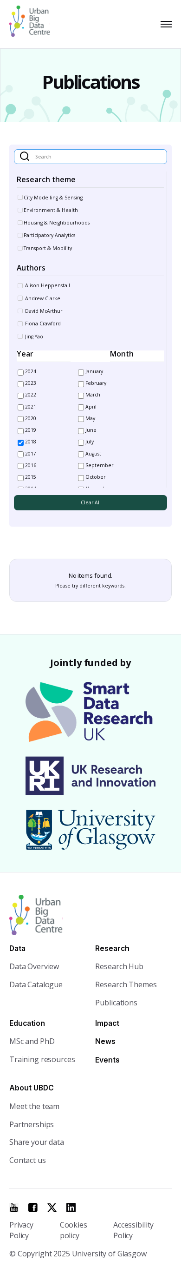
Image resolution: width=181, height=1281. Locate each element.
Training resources (42, 1059)
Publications (116, 1002)
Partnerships (31, 1124)
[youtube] (14, 1207)
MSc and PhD (31, 1041)
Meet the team (34, 1106)
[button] (164, 24)
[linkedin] (71, 1207)
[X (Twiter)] (52, 1207)
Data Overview (34, 966)
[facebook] (33, 1207)
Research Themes (125, 984)
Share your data (36, 1142)
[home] (33, 24)
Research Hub (119, 966)
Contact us (27, 1160)
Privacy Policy (21, 1230)
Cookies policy (73, 1230)
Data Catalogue (36, 984)
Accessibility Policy (133, 1230)
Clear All (91, 502)
